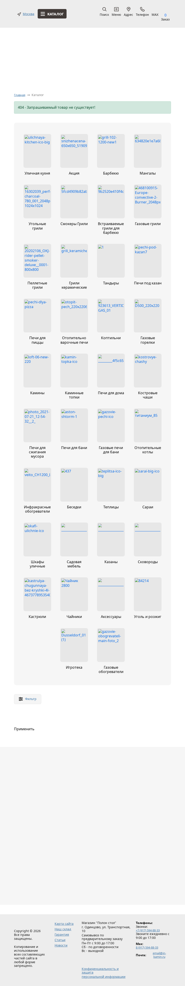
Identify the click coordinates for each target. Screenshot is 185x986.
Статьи (60, 940)
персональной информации (103, 977)
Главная (19, 95)
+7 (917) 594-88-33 (148, 930)
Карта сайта (64, 923)
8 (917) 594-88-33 (147, 947)
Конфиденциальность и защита (100, 971)
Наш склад (63, 929)
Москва (28, 14)
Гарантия (62, 934)
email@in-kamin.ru (159, 954)
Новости (61, 945)
